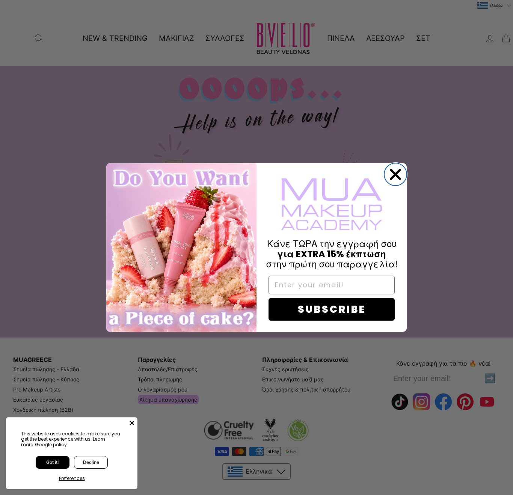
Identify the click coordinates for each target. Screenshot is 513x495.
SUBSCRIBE (332, 309)
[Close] (132, 423)
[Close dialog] (395, 174)
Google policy (51, 444)
